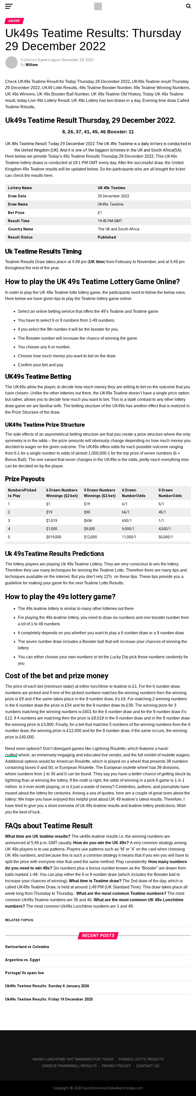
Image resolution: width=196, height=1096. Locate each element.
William (32, 65)
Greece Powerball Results (69, 1066)
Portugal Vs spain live (24, 973)
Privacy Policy (116, 1066)
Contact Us (147, 1066)
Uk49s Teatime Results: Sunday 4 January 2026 (47, 986)
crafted (11, 755)
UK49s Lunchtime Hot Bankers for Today (73, 1059)
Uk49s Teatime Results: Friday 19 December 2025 (49, 999)
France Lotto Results (141, 1059)
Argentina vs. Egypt (22, 960)
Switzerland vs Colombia (27, 947)
